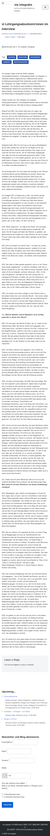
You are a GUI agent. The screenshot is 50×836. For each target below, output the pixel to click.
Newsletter (17, 34)
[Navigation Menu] (45, 7)
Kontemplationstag (10, 696)
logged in (17, 665)
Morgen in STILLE (10, 719)
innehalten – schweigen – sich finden (17, 711)
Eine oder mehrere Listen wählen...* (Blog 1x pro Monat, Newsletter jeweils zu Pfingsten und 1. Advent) (22, 785)
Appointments (35, 57)
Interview (5, 34)
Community (6, 62)
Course (10, 34)
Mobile (4, 768)
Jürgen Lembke (10, 37)
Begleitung (23, 57)
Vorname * (5, 760)
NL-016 (24, 34)
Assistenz (11, 57)
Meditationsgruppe (20, 62)
